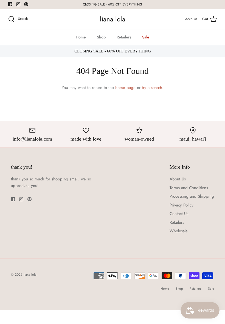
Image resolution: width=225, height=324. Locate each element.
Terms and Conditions (189, 188)
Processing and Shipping (192, 196)
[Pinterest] (26, 4)
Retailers (124, 37)
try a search (152, 88)
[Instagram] (18, 4)
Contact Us (179, 214)
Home (81, 37)
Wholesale (179, 231)
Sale (145, 37)
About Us (178, 179)
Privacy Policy (181, 205)
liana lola (30, 274)
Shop (101, 37)
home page (125, 88)
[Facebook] (10, 4)
